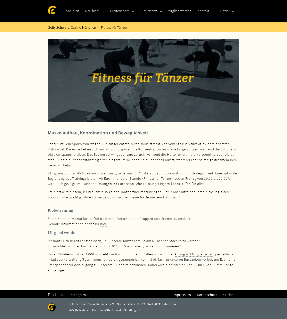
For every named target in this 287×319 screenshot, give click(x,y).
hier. (103, 224)
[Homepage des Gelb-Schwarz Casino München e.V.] (53, 10)
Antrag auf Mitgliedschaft (194, 254)
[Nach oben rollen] (278, 310)
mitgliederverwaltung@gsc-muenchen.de (80, 259)
